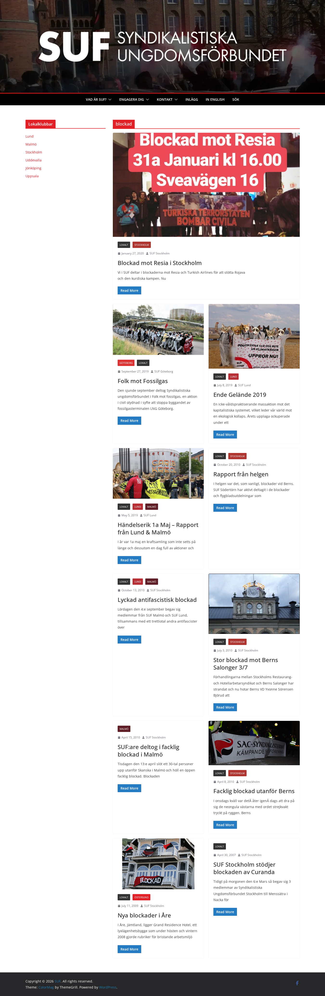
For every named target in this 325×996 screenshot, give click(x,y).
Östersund (141, 897)
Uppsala (32, 176)
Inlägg (191, 99)
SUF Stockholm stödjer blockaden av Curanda (244, 868)
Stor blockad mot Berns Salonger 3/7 (245, 663)
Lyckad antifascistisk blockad (157, 600)
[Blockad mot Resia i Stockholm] (206, 185)
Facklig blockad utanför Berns (254, 791)
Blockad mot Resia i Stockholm (160, 263)
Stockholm (141, 244)
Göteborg (126, 363)
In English (215, 99)
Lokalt (124, 244)
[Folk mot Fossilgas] (158, 329)
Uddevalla (33, 160)
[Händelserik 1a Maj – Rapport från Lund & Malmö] (158, 473)
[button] (109, 99)
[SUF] (162, 3)
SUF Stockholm (160, 253)
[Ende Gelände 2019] (254, 336)
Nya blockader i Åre (144, 915)
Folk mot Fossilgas (143, 381)
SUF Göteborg (163, 371)
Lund (233, 376)
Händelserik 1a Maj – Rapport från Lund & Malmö (158, 528)
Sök (235, 99)
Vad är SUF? (96, 99)
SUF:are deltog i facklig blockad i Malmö (148, 750)
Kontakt (164, 99)
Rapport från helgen (240, 474)
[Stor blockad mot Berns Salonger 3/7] (254, 604)
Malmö (151, 506)
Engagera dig (131, 99)
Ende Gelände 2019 (239, 394)
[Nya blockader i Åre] (158, 863)
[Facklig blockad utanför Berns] (254, 743)
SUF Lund (244, 385)
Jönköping (33, 168)
